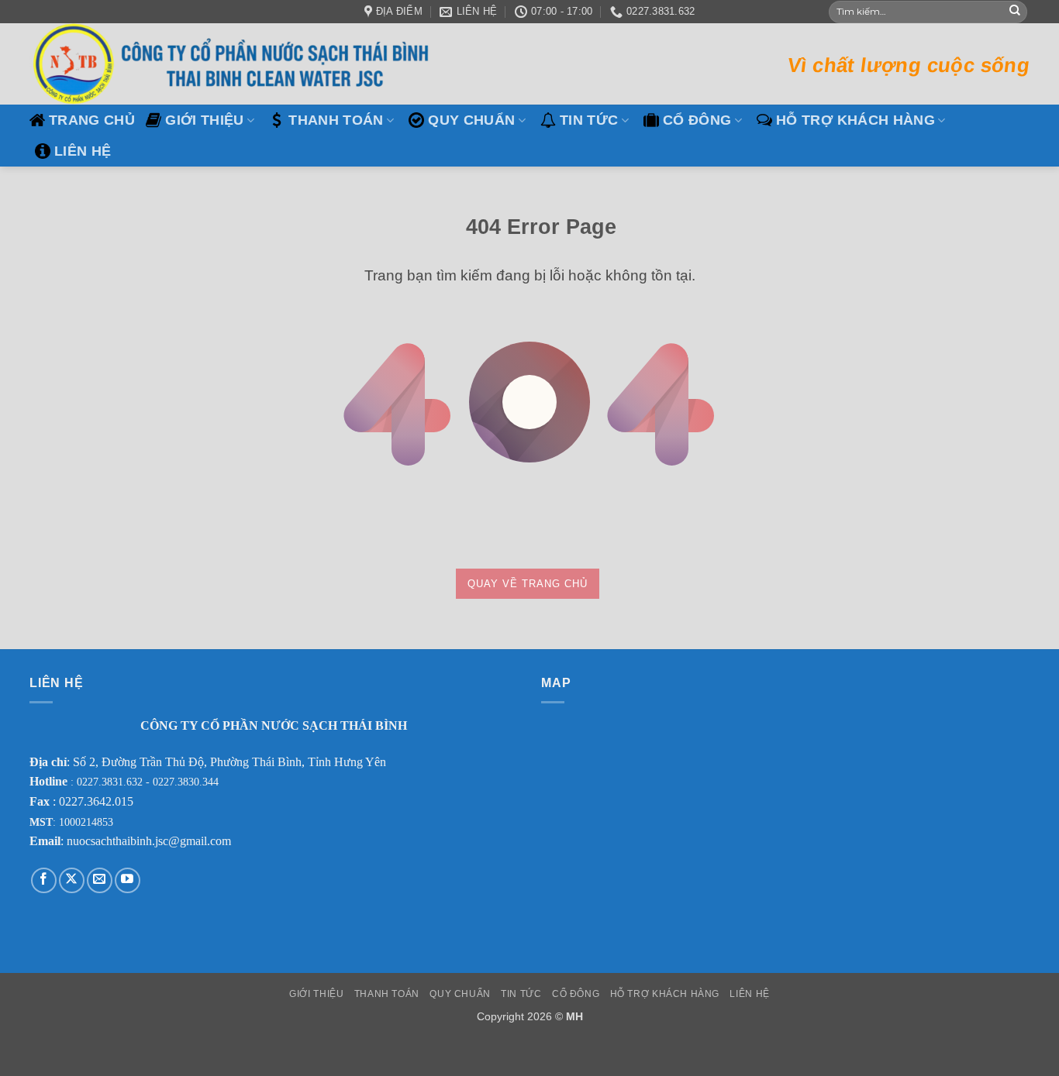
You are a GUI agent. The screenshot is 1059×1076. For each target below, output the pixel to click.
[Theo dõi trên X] (72, 880)
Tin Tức (589, 120)
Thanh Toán (336, 120)
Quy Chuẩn (471, 120)
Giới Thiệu (204, 120)
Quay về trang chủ (527, 584)
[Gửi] (1014, 11)
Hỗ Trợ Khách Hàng (855, 120)
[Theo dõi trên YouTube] (127, 880)
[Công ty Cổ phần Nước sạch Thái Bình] (234, 64)
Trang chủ (92, 120)
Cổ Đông (697, 120)
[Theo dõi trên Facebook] (44, 880)
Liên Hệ (82, 151)
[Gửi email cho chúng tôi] (99, 880)
